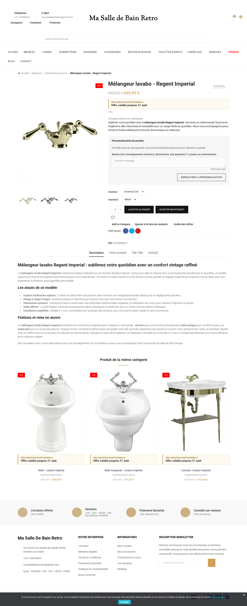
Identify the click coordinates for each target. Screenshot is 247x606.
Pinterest (55, 22)
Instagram (16, 22)
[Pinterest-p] (168, 570)
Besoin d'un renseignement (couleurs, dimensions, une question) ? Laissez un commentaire (164, 154)
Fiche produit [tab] (117, 252)
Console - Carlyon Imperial (195, 470)
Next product (226, 73)
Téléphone (20, 13)
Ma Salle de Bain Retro (123, 18)
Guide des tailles (183, 224)
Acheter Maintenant (171, 209)
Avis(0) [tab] (153, 252)
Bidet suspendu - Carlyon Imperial (123, 470)
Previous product (217, 73)
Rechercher (199, 39)
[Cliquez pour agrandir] (24, 179)
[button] (7, 428)
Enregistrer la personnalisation (201, 177)
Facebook (35, 22)
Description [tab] (96, 252)
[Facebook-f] (160, 570)
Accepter (124, 602)
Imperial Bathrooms (51, 474)
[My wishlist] (233, 18)
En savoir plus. (219, 597)
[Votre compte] (228, 18)
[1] (211, 563)
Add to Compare (121, 224)
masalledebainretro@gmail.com (57, 17)
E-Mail (45, 13)
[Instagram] (175, 570)
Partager (125, 231)
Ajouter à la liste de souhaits (151, 224)
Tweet (132, 231)
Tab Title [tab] (137, 252)
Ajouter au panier (139, 209)
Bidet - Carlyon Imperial (51, 470)
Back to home (222, 73)
